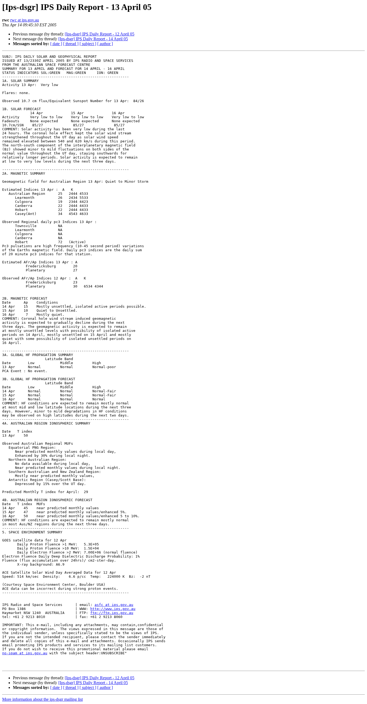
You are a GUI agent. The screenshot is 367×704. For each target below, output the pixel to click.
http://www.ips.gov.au (112, 609)
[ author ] (105, 43)
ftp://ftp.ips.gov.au (111, 613)
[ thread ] (70, 43)
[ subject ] (88, 43)
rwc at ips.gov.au (24, 20)
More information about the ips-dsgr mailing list (42, 699)
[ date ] (56, 43)
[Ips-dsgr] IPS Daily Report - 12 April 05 (99, 34)
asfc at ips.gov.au (114, 605)
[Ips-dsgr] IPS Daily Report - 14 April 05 (93, 39)
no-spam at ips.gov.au (24, 653)
